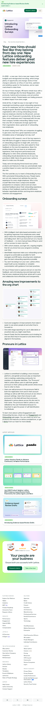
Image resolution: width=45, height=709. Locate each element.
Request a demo (30, 10)
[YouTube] (27, 700)
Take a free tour (30, 568)
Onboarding (7, 417)
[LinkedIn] (37, 700)
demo (6, 422)
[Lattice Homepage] (7, 10)
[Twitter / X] (17, 700)
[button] (42, 4)
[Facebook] (7, 700)
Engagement (33, 415)
